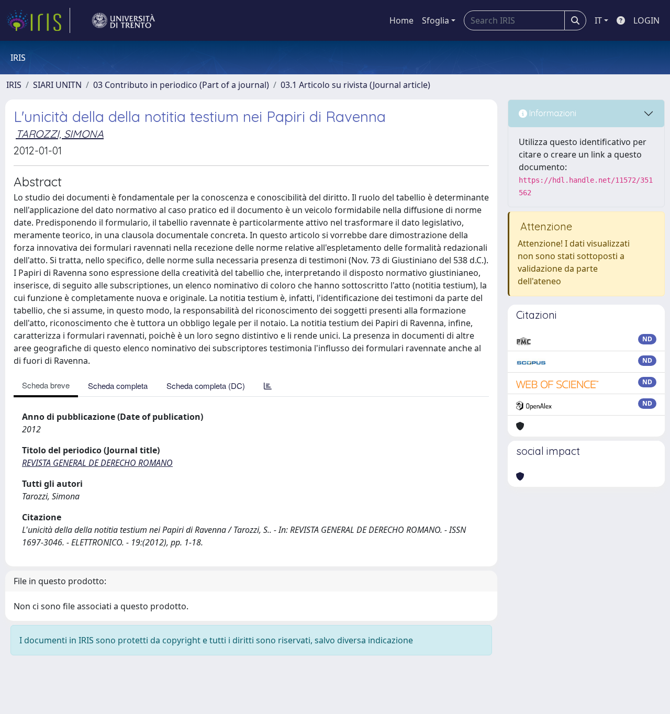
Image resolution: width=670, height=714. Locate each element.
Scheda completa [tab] (118, 385)
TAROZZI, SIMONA (60, 133)
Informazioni (551, 113)
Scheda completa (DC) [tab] (205, 385)
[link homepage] (38, 20)
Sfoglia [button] (435, 20)
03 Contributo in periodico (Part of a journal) (181, 85)
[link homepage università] (124, 20)
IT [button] (598, 20)
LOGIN (646, 20)
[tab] (268, 385)
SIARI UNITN (57, 85)
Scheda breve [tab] (46, 385)
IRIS (13, 85)
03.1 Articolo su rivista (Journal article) (355, 85)
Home (401, 20)
